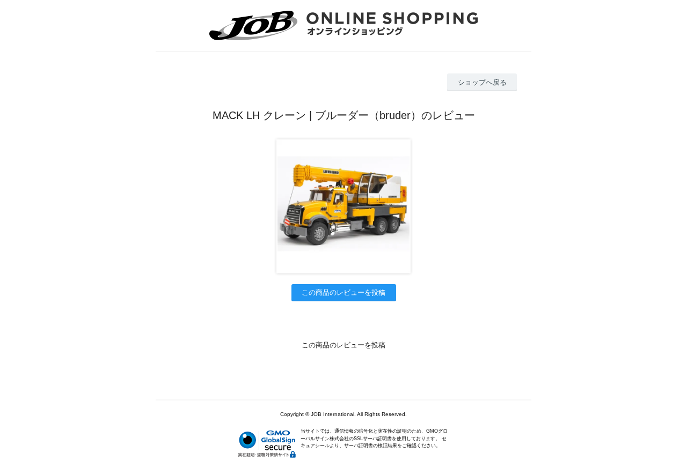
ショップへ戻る (482, 82)
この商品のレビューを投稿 (343, 292)
